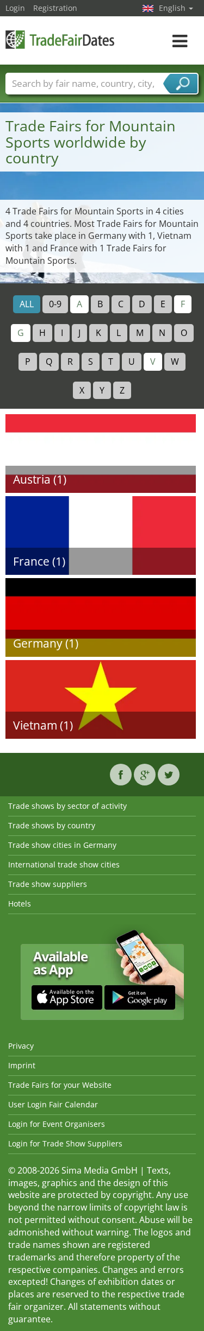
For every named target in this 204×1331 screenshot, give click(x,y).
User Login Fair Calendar (53, 1104)
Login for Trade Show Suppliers (65, 1143)
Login (15, 8)
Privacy (21, 1046)
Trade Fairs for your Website (60, 1085)
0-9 (55, 304)
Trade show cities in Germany (62, 845)
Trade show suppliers (47, 884)
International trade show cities (64, 864)
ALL (27, 304)
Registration (55, 8)
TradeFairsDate (59, 39)
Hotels (19, 903)
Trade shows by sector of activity (67, 806)
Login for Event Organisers (56, 1124)
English (173, 8)
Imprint (21, 1065)
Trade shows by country (51, 825)
